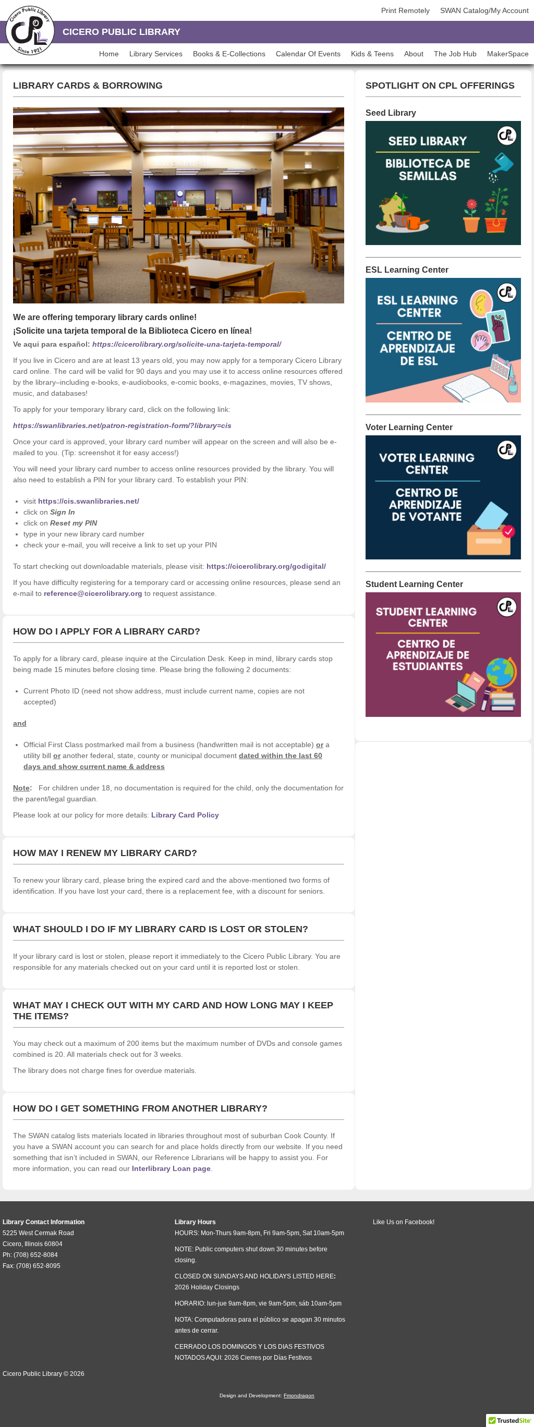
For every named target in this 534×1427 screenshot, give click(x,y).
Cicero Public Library (121, 32)
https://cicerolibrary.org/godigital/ (266, 566)
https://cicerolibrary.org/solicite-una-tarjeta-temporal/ (186, 344)
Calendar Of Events (308, 54)
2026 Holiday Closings (207, 1287)
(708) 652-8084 (36, 1255)
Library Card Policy (185, 815)
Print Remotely (405, 10)
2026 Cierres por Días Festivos (268, 1357)
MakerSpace (508, 54)
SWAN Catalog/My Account (484, 10)
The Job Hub (455, 54)
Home (109, 54)
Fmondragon (299, 1395)
